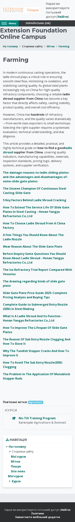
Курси (16, 481)
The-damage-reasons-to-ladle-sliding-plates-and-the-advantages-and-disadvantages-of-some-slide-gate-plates (36, 177)
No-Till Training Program (37, 418)
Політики (37, 513)
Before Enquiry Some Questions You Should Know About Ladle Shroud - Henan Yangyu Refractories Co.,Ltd (34, 258)
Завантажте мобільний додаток (37, 517)
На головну (10, 46)
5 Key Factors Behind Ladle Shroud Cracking (34, 200)
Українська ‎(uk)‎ (37, 23)
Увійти (62, 17)
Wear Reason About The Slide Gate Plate (32, 246)
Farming (64, 46)
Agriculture (35, 402)
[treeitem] (37, 464)
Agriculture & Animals (50, 422)
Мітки (51, 46)
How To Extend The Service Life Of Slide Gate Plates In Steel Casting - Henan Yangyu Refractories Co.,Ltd (36, 211)
